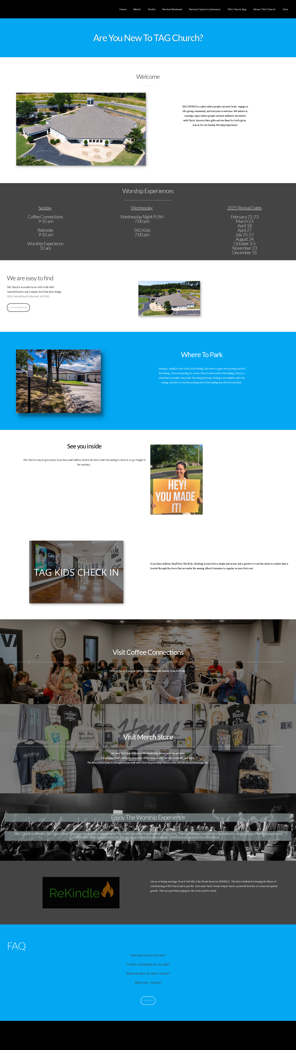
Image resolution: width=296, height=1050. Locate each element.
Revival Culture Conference (204, 9)
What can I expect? (148, 982)
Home (123, 9)
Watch (137, 9)
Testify (152, 9)
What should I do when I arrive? (148, 973)
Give (285, 9)
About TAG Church (264, 9)
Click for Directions (18, 308)
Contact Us (148, 1001)
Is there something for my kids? (148, 964)
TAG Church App (237, 9)
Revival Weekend (172, 9)
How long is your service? (148, 955)
